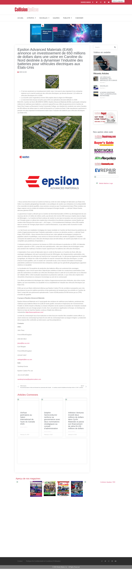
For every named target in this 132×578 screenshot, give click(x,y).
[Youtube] (109, 2)
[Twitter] (97, 2)
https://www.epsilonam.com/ (34, 312)
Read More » (24, 427)
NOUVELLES (43, 18)
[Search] (115, 47)
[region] (105, 63)
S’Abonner (79, 18)
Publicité (66, 18)
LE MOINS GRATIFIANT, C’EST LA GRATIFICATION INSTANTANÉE (108, 94)
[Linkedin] (105, 2)
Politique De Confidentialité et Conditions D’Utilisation (43, 561)
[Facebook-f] (93, 2)
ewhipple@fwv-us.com (25, 359)
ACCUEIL (20, 18)
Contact (20, 561)
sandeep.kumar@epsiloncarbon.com (29, 379)
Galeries (56, 18)
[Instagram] (101, 2)
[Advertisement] (52, 451)
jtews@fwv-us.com (23, 343)
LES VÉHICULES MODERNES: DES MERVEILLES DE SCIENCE (108, 78)
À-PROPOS (30, 18)
